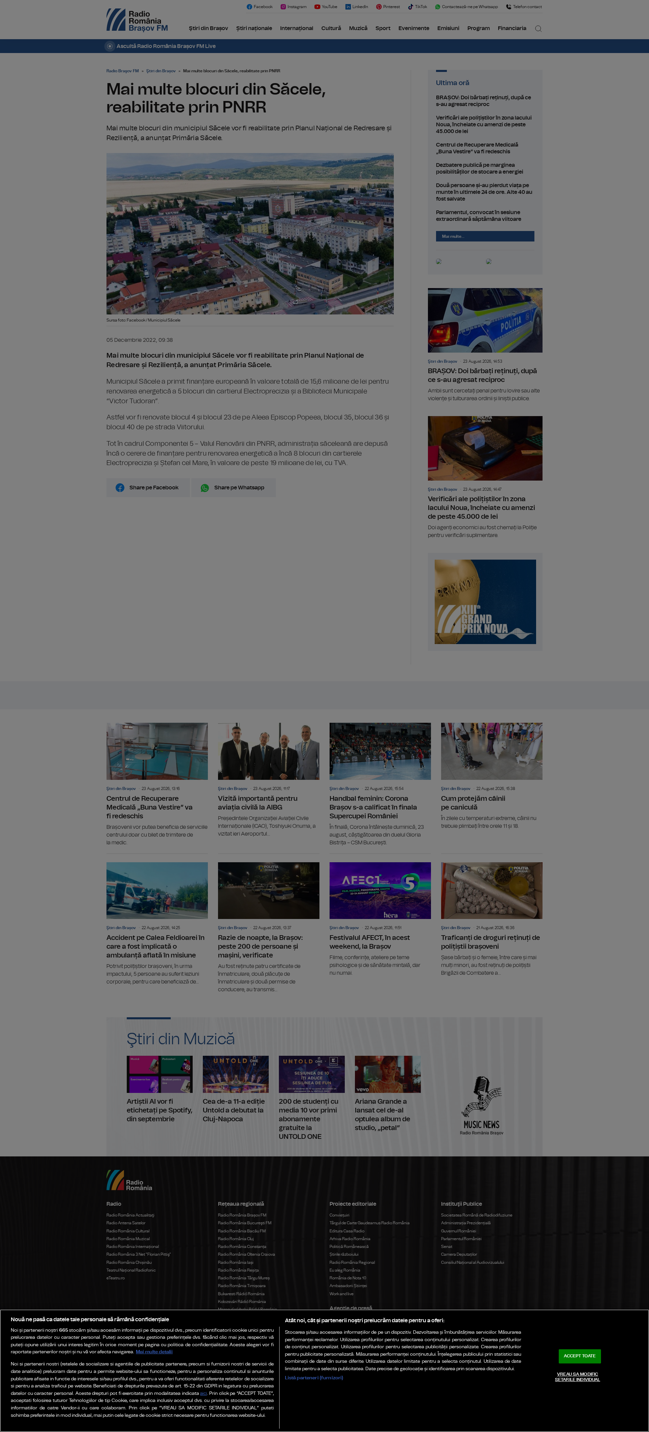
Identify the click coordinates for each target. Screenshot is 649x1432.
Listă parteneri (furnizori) (314, 1377)
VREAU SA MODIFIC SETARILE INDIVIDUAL (577, 1377)
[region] (324, 1370)
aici (203, 1393)
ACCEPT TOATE (580, 1356)
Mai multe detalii (154, 1351)
